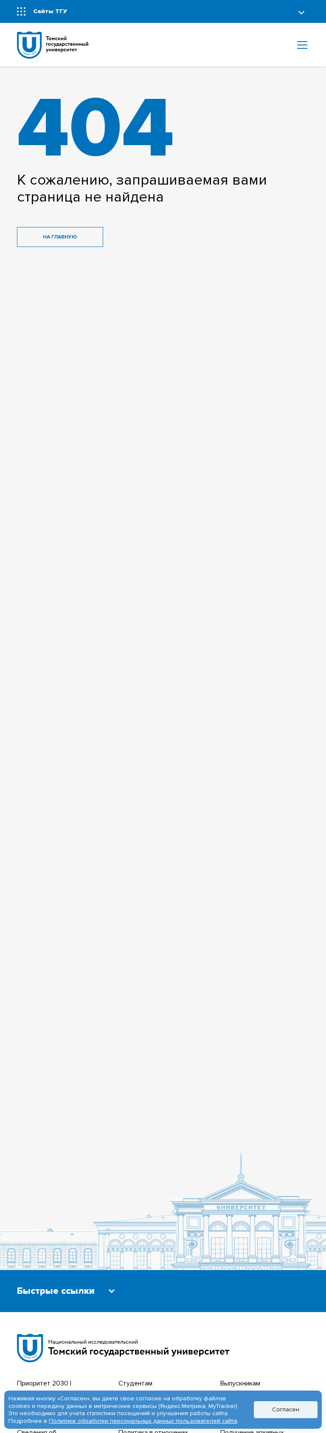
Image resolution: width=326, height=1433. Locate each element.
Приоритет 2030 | (44, 1383)
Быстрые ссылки (56, 1291)
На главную (60, 237)
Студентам (135, 1383)
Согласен (285, 1409)
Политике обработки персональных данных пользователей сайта (143, 1421)
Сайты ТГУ (50, 11)
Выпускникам (240, 1383)
